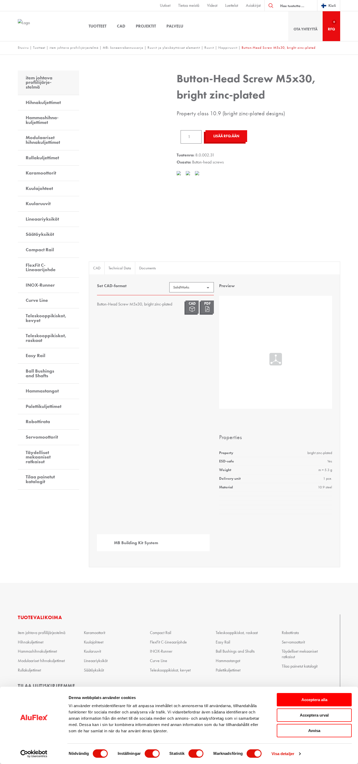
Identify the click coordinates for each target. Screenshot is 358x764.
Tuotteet (97, 26)
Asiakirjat (253, 5)
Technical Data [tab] (120, 268)
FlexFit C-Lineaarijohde (41, 267)
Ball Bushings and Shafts (40, 373)
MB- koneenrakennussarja (123, 47)
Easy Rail (35, 355)
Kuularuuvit (38, 203)
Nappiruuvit (227, 47)
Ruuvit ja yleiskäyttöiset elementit (174, 47)
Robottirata (38, 421)
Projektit (146, 26)
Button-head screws (208, 162)
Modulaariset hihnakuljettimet (43, 140)
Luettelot (231, 5)
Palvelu (174, 26)
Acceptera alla (314, 699)
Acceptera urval (314, 715)
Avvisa (314, 730)
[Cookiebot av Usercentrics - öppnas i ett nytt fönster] (34, 754)
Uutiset (165, 5)
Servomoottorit (42, 437)
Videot (212, 5)
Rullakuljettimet (42, 158)
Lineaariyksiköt (42, 219)
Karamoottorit (41, 173)
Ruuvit (209, 47)
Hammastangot (42, 391)
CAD (121, 26)
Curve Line (37, 300)
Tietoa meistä (188, 5)
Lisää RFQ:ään (226, 136)
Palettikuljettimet (43, 406)
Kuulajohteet (39, 188)
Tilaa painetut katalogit (40, 479)
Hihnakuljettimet (43, 102)
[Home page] (46, 26)
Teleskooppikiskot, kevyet (46, 318)
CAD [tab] (96, 268)
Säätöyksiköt (40, 234)
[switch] (152, 753)
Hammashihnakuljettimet (42, 120)
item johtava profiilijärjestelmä (74, 47)
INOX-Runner (40, 285)
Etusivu (23, 47)
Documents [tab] (147, 268)
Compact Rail (40, 250)
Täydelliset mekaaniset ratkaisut (38, 457)
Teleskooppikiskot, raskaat (46, 338)
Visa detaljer (283, 753)
